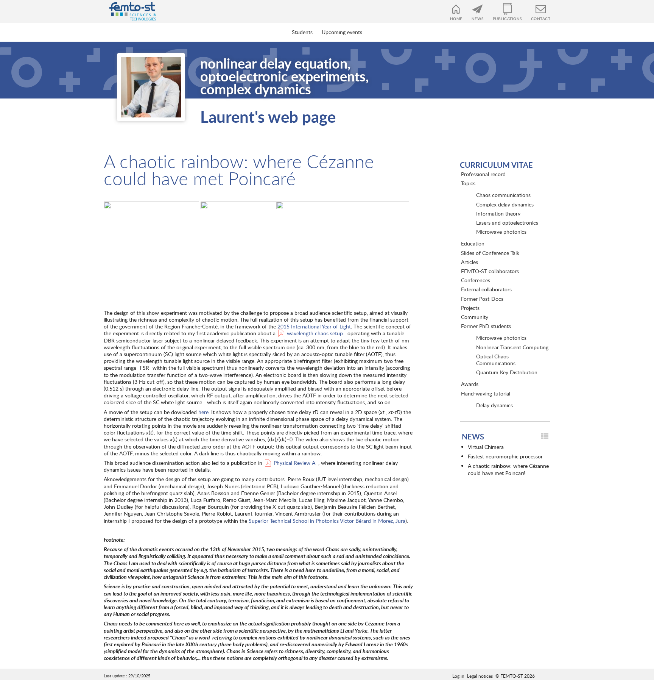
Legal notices (480, 676)
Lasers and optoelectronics (507, 222)
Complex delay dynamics (505, 204)
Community (474, 316)
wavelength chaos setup (315, 333)
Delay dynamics (494, 405)
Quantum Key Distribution (506, 372)
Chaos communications (503, 195)
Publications (507, 18)
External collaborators (486, 289)
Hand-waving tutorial (485, 393)
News (478, 18)
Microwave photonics (501, 231)
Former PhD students (486, 326)
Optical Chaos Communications (495, 360)
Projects (470, 307)
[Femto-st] (129, 11)
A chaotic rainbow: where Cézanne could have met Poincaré (508, 469)
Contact (541, 18)
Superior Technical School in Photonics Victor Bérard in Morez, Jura (327, 520)
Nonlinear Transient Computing (512, 347)
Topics (468, 183)
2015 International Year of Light (314, 326)
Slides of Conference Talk (490, 252)
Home (456, 18)
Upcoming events (342, 32)
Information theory (498, 213)
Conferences (475, 280)
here (203, 412)
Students (302, 32)
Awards (469, 384)
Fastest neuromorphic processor (505, 456)
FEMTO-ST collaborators (490, 271)
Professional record (483, 174)
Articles (469, 262)
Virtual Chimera (486, 446)
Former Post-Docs (482, 298)
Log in (458, 676)
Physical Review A (294, 462)
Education (472, 243)
